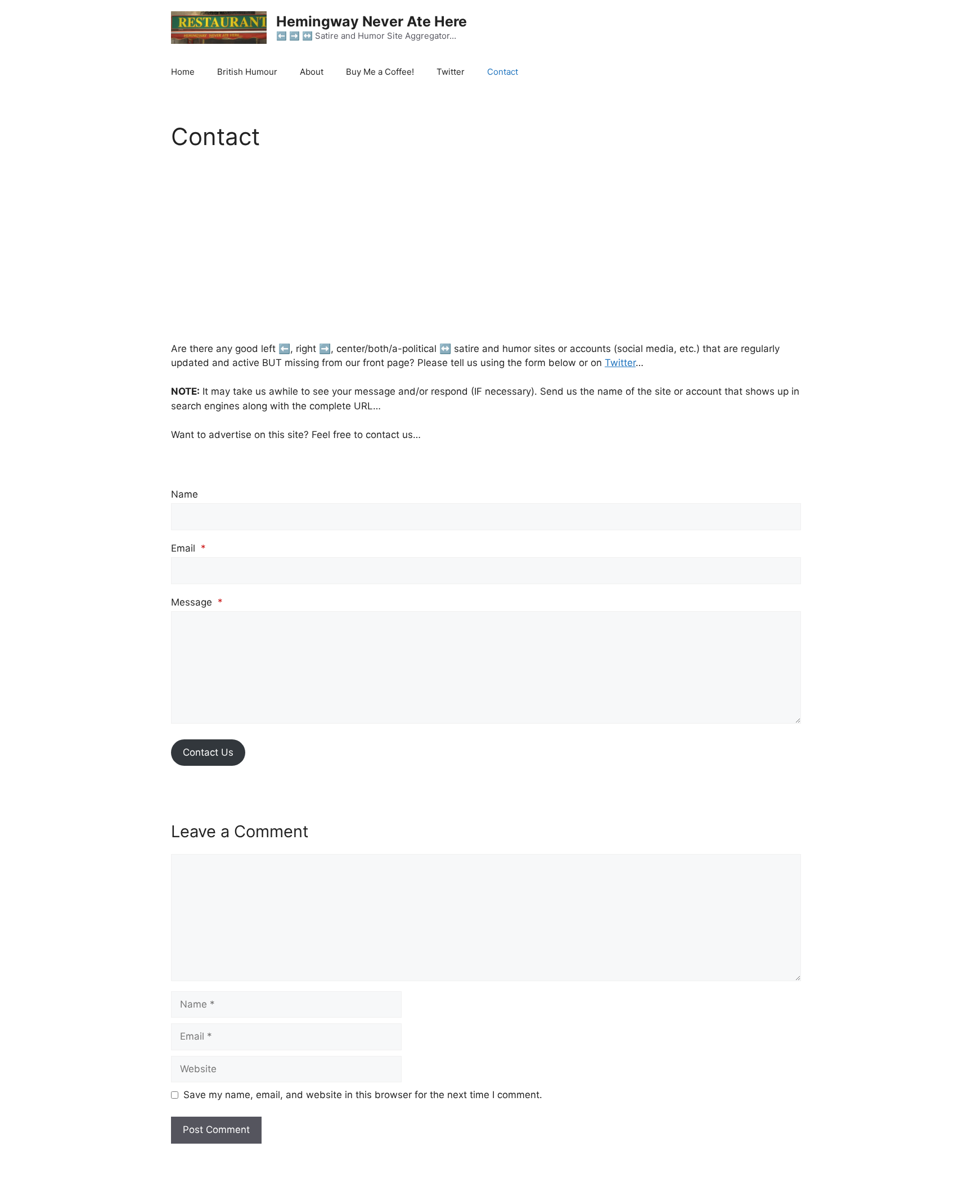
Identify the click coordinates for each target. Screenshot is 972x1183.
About (311, 71)
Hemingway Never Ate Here (371, 21)
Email (188, 548)
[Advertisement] (486, 248)
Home (183, 71)
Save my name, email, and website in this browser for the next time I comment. (362, 1094)
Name (184, 494)
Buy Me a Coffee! (380, 71)
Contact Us (208, 752)
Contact (502, 71)
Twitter (450, 71)
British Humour (247, 71)
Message (197, 602)
